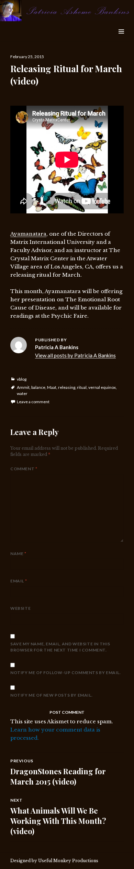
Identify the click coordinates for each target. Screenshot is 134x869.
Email (18, 580)
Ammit (23, 387)
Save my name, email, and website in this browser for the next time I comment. (60, 647)
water (22, 393)
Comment (23, 468)
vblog (21, 379)
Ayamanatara (28, 234)
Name (18, 553)
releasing (66, 387)
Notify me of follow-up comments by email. (65, 672)
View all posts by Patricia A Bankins (75, 355)
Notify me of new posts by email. (51, 695)
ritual (82, 387)
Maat (51, 387)
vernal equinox (102, 387)
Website (20, 608)
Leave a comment (33, 401)
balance (38, 387)
